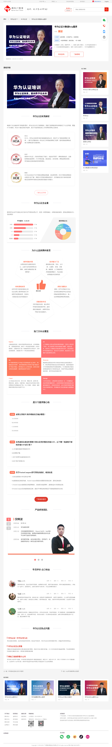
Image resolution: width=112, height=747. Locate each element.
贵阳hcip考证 (87, 141)
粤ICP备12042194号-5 (74, 745)
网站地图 (15, 724)
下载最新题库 (41, 499)
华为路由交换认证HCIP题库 (15, 671)
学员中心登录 (7, 1)
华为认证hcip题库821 (11, 697)
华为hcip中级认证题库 (65, 697)
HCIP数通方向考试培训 (90, 168)
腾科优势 (7, 722)
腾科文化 (7, 719)
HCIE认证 (28, 175)
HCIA (26, 136)
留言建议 (15, 719)
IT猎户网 (41, 1)
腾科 (5, 19)
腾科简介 (7, 716)
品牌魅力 (7, 724)
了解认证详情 (41, 193)
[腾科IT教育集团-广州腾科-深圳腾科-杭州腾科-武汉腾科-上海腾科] (25, 8)
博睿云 (53, 1)
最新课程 (23, 716)
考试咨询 (61, 54)
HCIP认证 (24, 19)
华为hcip (85, 115)
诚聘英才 (15, 716)
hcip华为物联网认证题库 (72, 671)
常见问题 (15, 722)
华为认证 (13, 19)
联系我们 (82, 1)
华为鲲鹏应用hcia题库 (38, 697)
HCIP (26, 154)
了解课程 (77, 54)
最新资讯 (23, 719)
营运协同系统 (70, 1)
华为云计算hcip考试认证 (90, 89)
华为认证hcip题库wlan (91, 697)
